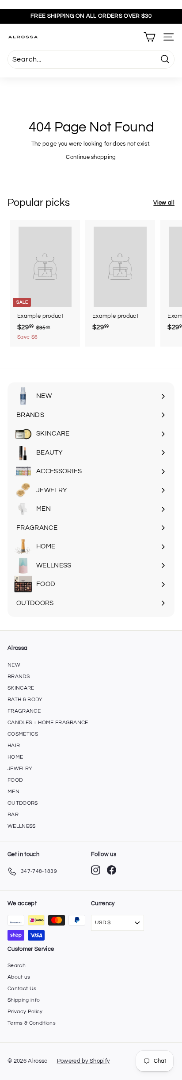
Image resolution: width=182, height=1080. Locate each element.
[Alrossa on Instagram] (95, 870)
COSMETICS (23, 734)
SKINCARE (21, 688)
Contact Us (22, 988)
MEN (13, 792)
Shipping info (24, 1000)
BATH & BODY (25, 699)
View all (163, 203)
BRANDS (19, 676)
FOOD (15, 780)
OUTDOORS (23, 803)
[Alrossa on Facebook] (111, 870)
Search (17, 965)
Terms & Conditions (32, 1023)
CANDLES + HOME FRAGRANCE (48, 722)
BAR (13, 815)
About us (19, 977)
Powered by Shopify (83, 1061)
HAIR (14, 745)
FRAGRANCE (24, 711)
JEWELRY (20, 768)
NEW (14, 665)
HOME (15, 757)
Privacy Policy (25, 1011)
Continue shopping (91, 157)
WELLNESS (22, 826)
